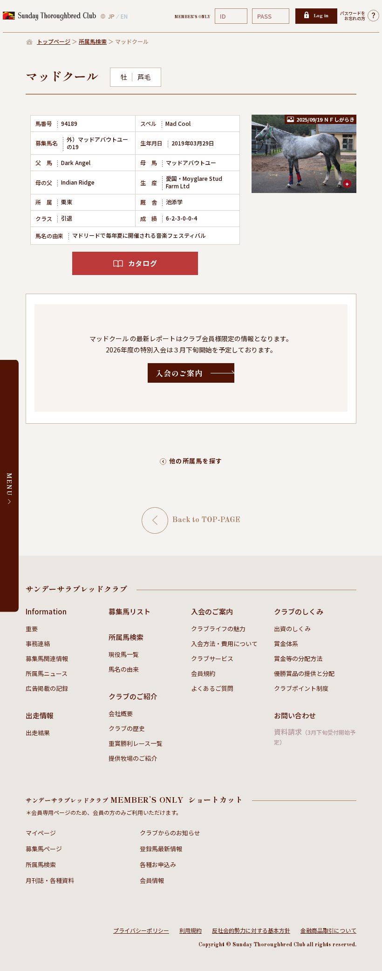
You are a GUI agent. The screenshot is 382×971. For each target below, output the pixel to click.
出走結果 (38, 732)
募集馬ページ (44, 848)
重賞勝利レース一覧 (136, 743)
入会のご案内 (212, 611)
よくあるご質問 (212, 688)
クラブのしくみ (298, 611)
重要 (32, 628)
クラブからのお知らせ (170, 832)
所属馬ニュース (47, 673)
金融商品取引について (328, 930)
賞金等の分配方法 (298, 658)
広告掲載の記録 (47, 688)
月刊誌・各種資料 (50, 880)
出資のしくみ (292, 628)
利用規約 (190, 930)
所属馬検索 (93, 41)
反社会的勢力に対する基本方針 (251, 930)
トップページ (53, 41)
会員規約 (203, 673)
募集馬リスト (129, 611)
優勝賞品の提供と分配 (304, 673)
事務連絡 (38, 643)
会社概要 (121, 713)
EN (124, 16)
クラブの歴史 (127, 728)
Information (46, 611)
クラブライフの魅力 (218, 628)
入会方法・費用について (224, 643)
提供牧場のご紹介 (133, 758)
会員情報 (152, 880)
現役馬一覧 (124, 654)
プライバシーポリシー (141, 930)
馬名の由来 (124, 669)
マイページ (41, 832)
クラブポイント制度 (301, 688)
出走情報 (40, 715)
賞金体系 (286, 643)
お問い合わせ (295, 715)
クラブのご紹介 (133, 696)
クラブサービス (212, 658)
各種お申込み (158, 864)
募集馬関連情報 (47, 658)
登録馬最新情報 (161, 848)
